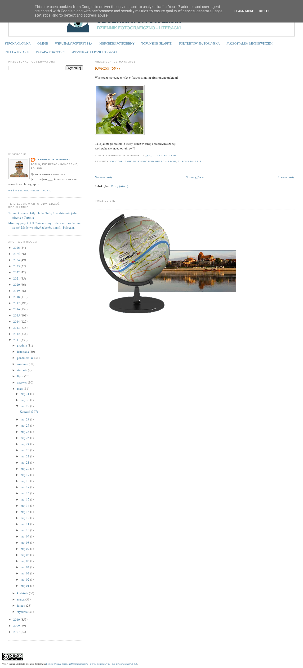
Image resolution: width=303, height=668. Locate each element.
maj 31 (25, 394)
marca (21, 599)
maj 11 (25, 524)
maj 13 (25, 512)
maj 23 (25, 450)
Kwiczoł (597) (107, 68)
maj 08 (25, 542)
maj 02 (25, 579)
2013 (17, 327)
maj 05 (25, 561)
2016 (17, 309)
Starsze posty (286, 177)
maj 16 (25, 493)
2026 (17, 247)
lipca (20, 376)
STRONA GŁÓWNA (18, 43)
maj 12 (25, 518)
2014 (17, 321)
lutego (21, 605)
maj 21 (25, 462)
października (25, 358)
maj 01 (25, 585)
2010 (17, 619)
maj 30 (25, 400)
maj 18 (25, 481)
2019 (17, 291)
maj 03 (25, 573)
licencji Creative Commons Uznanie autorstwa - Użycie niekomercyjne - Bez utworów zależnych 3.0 (91, 663)
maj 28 (25, 419)
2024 (17, 260)
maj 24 (25, 444)
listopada (23, 351)
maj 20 (25, 468)
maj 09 (25, 536)
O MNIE (42, 43)
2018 (17, 297)
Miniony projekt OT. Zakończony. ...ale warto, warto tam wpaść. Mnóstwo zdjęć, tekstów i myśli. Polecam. (44, 225)
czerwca (22, 382)
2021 (17, 278)
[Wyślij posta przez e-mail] (177, 155)
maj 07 (25, 548)
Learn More (244, 11)
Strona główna (195, 177)
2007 (17, 632)
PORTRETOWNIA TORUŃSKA (199, 43)
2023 (17, 266)
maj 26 (25, 431)
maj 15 (25, 499)
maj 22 (25, 456)
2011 (17, 340)
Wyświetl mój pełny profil (29, 190)
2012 (17, 334)
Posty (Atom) (119, 186)
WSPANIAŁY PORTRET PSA (73, 43)
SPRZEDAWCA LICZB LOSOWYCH (94, 52)
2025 (17, 254)
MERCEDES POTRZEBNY (116, 43)
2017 (17, 303)
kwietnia (23, 593)
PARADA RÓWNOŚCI (50, 52)
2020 (17, 284)
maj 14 (25, 505)
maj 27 (25, 425)
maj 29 (25, 406)
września (23, 364)
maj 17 (25, 487)
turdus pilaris (189, 161)
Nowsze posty (104, 177)
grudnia (22, 345)
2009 (17, 625)
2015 (17, 315)
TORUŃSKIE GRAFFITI (156, 43)
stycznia (22, 611)
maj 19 (25, 475)
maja (20, 388)
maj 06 (25, 555)
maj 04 (25, 567)
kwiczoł (116, 161)
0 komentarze (165, 155)
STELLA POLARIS (17, 52)
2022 (17, 272)
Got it (264, 11)
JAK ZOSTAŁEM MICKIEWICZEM (250, 43)
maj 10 (25, 530)
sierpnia (22, 370)
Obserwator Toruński (53, 159)
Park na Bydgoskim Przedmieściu (150, 161)
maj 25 (25, 438)
